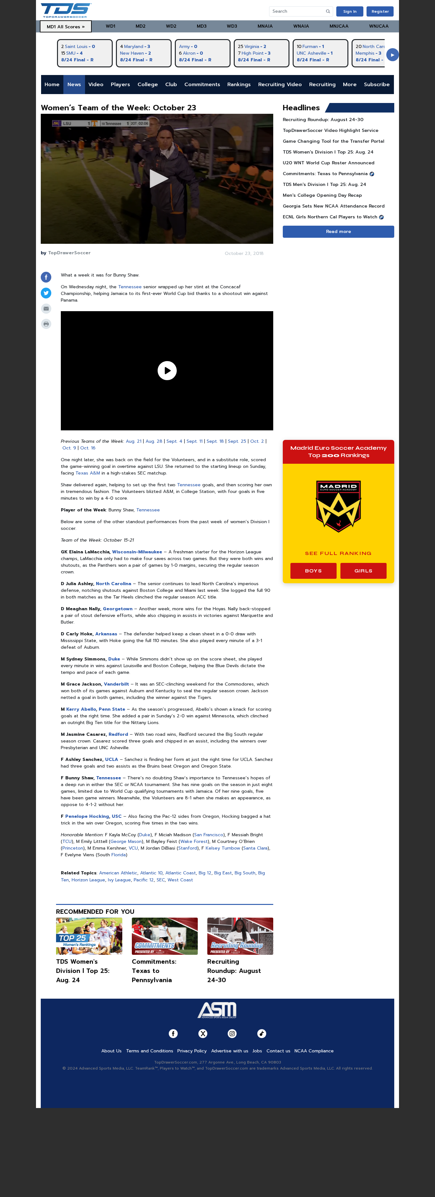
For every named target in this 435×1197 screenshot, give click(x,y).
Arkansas (106, 634)
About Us (111, 1051)
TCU (67, 841)
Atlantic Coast (180, 873)
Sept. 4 (174, 441)
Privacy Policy (192, 1051)
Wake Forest (194, 841)
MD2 (141, 26)
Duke (114, 659)
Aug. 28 (154, 441)
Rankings (239, 84)
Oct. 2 (257, 441)
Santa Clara (255, 848)
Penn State (112, 709)
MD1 (51, 27)
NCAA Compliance (314, 1051)
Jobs (257, 1051)
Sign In (350, 11)
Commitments (202, 84)
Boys (313, 571)
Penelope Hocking (87, 816)
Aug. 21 (133, 441)
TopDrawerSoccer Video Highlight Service (330, 130)
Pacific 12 (144, 880)
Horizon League (88, 880)
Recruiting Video (280, 84)
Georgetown (117, 608)
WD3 (232, 26)
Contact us (278, 1051)
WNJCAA (379, 26)
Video (95, 84)
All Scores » (71, 27)
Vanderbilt (116, 684)
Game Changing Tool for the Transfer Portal (333, 141)
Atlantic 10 (151, 873)
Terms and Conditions (149, 1051)
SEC (161, 880)
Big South (245, 873)
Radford (118, 734)
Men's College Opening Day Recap (322, 195)
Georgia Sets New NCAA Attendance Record (334, 206)
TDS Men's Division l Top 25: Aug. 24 (324, 184)
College (148, 84)
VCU (133, 848)
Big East (223, 873)
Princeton (72, 848)
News (74, 84)
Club (171, 84)
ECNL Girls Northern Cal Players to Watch (330, 217)
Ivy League (119, 880)
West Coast (180, 880)
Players (120, 84)
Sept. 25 (237, 441)
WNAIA (301, 26)
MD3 (202, 26)
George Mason (126, 841)
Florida (118, 855)
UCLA (111, 759)
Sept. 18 (215, 441)
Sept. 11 (195, 441)
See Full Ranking (338, 553)
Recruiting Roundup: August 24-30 (234, 971)
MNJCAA (339, 26)
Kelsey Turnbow (223, 848)
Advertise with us (229, 1051)
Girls (363, 571)
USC (117, 816)
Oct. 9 (69, 448)
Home (52, 84)
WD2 (171, 26)
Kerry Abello (81, 709)
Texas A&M (87, 473)
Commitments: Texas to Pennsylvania (154, 971)
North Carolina (113, 583)
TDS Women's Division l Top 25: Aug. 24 (83, 971)
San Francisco (208, 834)
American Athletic (118, 873)
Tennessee (130, 287)
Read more (338, 231)
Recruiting (322, 84)
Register (380, 11)
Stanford (187, 848)
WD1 (110, 26)
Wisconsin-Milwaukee (137, 552)
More (350, 84)
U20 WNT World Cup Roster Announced (328, 163)
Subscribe (377, 84)
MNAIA (265, 26)
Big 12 (205, 873)
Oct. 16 (88, 448)
